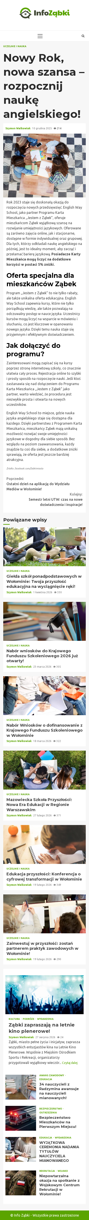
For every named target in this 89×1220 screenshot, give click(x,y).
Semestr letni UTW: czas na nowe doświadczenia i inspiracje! (56, 499)
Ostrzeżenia (48, 1112)
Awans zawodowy (52, 1075)
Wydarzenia (45, 1019)
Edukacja (45, 1079)
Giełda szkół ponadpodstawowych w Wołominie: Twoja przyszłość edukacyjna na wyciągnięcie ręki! (44, 546)
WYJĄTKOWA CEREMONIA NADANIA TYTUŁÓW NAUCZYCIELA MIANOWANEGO (20, 1149)
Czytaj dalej (70, 1063)
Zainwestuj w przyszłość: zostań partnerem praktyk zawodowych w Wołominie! (44, 913)
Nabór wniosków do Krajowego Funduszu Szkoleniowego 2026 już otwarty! (44, 621)
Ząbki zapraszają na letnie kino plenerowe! (44, 994)
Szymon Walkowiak (18, 128)
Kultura (15, 1019)
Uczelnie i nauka (14, 46)
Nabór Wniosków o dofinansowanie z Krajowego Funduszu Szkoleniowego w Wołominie (44, 695)
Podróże (29, 1019)
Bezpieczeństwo (51, 1109)
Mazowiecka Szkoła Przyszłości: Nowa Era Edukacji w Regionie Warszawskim (44, 770)
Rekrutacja (47, 1171)
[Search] (83, 36)
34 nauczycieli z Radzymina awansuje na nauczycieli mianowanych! (20, 1087)
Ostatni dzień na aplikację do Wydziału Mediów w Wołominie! (38, 484)
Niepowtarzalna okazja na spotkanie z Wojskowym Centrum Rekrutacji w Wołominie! (20, 1182)
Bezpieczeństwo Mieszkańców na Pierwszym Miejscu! (20, 1118)
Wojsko (63, 1171)
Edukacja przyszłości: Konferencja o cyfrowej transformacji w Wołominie (44, 844)
